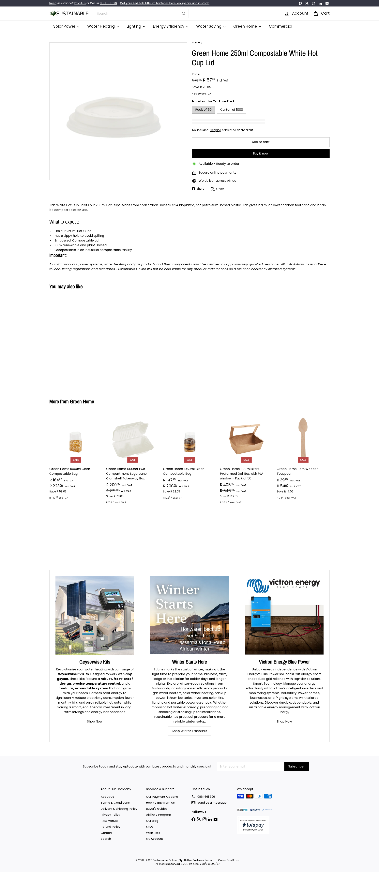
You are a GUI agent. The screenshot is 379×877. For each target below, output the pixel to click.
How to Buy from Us (160, 802)
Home (196, 42)
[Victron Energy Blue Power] (284, 615)
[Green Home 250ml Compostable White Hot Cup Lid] (71, 341)
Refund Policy (110, 827)
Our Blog (152, 821)
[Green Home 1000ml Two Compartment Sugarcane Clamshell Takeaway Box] (132, 460)
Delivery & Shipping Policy (119, 809)
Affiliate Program (158, 814)
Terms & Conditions (115, 802)
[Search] (184, 13)
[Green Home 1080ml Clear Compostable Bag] (189, 458)
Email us (80, 3)
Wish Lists (153, 833)
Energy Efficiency (169, 26)
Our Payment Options (162, 797)
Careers (107, 833)
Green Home (245, 26)
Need (52, 3)
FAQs (149, 827)
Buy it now (260, 153)
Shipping (215, 130)
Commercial (280, 26)
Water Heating (101, 26)
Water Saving (209, 26)
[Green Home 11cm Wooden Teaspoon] (303, 458)
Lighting (134, 26)
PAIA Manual (109, 821)
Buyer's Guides (156, 809)
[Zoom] (118, 111)
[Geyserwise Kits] (94, 615)
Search (106, 839)
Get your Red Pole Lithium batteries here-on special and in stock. (164, 3)
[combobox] (142, 13)
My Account (154, 839)
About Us (107, 797)
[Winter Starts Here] (189, 615)
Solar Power (64, 26)
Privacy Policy (110, 814)
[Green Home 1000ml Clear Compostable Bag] (75, 458)
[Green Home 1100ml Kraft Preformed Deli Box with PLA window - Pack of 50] (246, 460)
